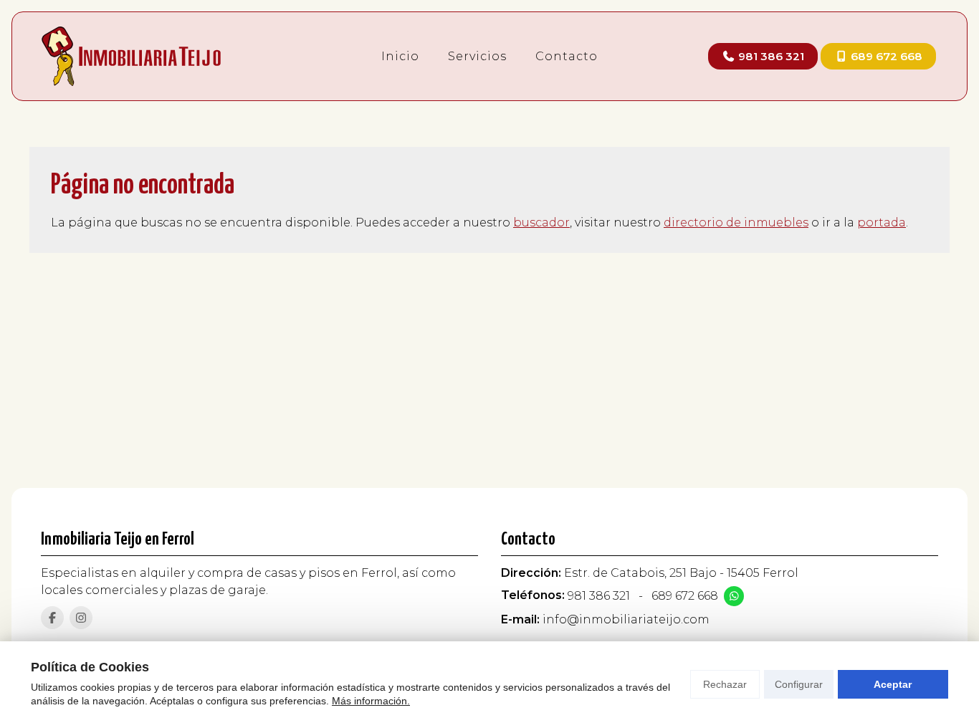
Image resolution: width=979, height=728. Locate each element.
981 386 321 (599, 596)
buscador (541, 222)
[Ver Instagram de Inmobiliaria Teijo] (81, 617)
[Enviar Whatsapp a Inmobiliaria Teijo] (734, 596)
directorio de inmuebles (736, 222)
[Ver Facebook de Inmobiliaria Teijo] (52, 617)
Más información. (371, 701)
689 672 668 (684, 596)
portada (881, 222)
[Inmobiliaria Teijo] (131, 56)
